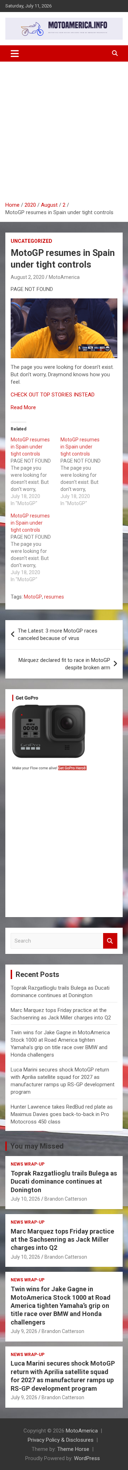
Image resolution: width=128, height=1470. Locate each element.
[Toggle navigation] (14, 53)
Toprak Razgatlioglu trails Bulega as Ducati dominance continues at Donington (64, 1181)
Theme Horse (73, 1449)
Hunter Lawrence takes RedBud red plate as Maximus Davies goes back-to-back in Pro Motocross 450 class (62, 1114)
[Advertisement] (64, 134)
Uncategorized (31, 241)
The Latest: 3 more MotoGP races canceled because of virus (57, 634)
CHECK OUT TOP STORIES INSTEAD (53, 394)
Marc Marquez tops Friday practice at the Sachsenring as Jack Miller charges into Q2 (62, 1240)
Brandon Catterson (65, 1199)
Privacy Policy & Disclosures (61, 1440)
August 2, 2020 (27, 277)
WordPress (87, 1458)
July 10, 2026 (25, 1199)
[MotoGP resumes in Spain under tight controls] (35, 471)
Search (110, 941)
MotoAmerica (64, 277)
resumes (54, 597)
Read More (23, 407)
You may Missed (37, 1146)
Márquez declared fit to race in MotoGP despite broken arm (64, 664)
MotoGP (33, 597)
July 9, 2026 (24, 1331)
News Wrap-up (27, 1164)
